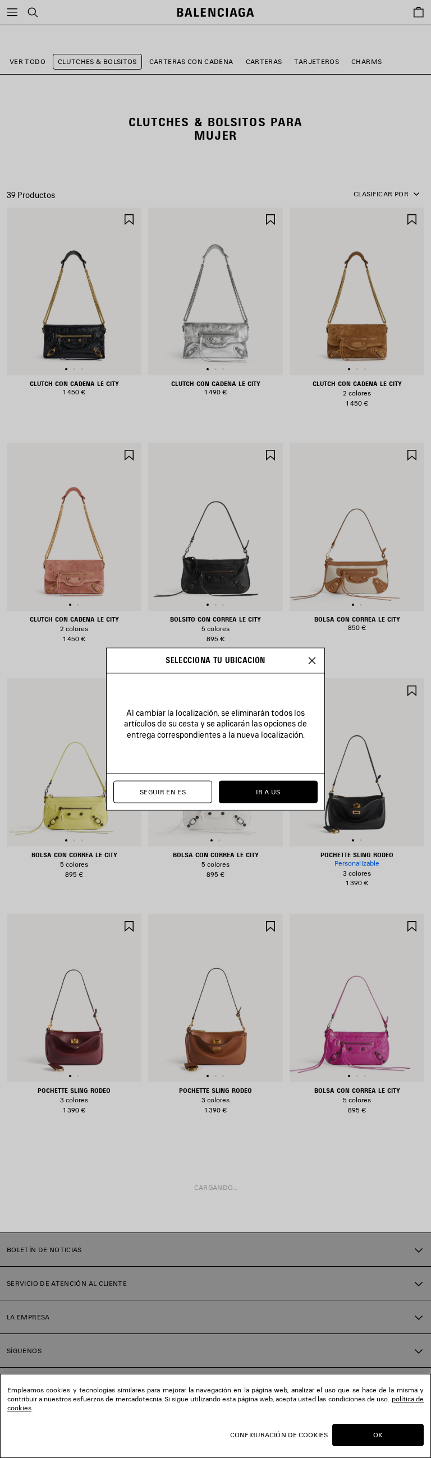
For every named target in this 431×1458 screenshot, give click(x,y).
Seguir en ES (163, 792)
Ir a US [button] (268, 792)
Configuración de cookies (279, 1435)
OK (378, 1435)
